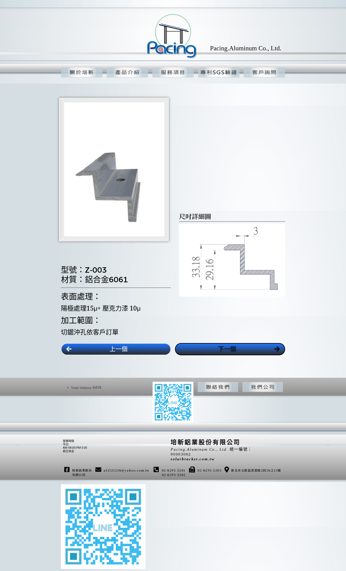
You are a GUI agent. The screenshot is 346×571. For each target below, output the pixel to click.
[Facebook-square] (67, 470)
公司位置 (260, 387)
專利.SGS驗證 (217, 72)
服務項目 (171, 72)
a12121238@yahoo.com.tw (127, 470)
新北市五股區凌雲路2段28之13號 (256, 470)
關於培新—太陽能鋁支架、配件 (87, 72)
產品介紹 (125, 72)
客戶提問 (262, 72)
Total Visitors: (82, 387)
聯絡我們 (215, 387)
